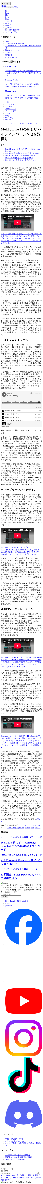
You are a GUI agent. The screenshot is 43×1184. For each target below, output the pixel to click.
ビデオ (8, 113)
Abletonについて (11, 52)
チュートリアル (11, 111)
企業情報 (34, 1175)
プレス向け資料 (17, 1175)
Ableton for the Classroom (14, 44)
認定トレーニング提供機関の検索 (18, 1157)
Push (7, 13)
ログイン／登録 (11, 32)
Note (7, 17)
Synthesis (20, 828)
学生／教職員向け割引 (14, 1139)
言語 (2, 1169)
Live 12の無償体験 (12, 30)
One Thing (9, 118)
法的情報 (27, 1175)
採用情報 (8, 55)
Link (7, 19)
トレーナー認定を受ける (15, 1159)
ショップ (8, 21)
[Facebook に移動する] (23, 945)
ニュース (8, 106)
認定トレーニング (12, 50)
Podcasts (8, 119)
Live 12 (37, 828)
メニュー (9, 7)
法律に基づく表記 (33, 1178)
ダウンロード (10, 109)
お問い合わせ (6, 1175)
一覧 (7, 102)
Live (6, 11)
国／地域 (4, 1171)
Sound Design (12, 828)
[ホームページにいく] (3, 7)
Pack (7, 23)
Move (7, 15)
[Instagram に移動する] (23, 1056)
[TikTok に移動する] (23, 1093)
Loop (7, 116)
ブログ (8, 41)
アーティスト (10, 104)
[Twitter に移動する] (23, 982)
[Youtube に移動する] (23, 1019)
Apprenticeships (11, 57)
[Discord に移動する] (23, 1130)
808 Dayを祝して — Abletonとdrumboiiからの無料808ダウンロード (20, 846)
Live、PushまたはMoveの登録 (16, 901)
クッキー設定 (20, 1178)
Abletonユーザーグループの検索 (17, 1155)
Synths (27, 828)
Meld (32, 828)
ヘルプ (8, 25)
